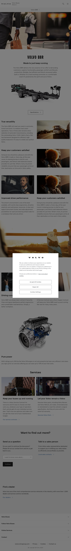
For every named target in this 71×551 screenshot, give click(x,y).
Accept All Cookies (35, 282)
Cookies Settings (35, 292)
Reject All (35, 287)
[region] (35, 275)
